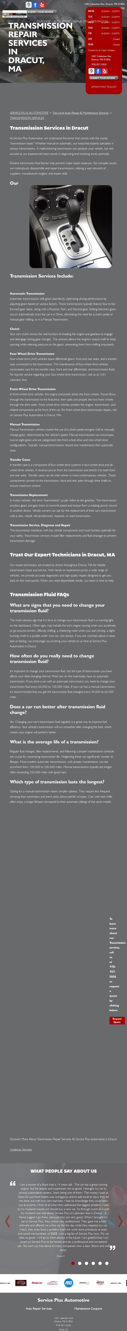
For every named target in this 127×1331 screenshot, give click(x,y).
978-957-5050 (99, 64)
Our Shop (43, 21)
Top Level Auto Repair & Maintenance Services (81, 113)
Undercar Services (21, 1149)
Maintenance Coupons (88, 1308)
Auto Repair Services (39, 1308)
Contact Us (99, 21)
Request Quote (117, 1020)
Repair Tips (81, 21)
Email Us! (63, 1329)
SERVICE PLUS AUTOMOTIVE (29, 113)
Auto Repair (62, 21)
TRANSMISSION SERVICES (27, 118)
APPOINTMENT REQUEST (104, 87)
